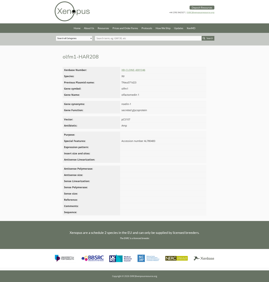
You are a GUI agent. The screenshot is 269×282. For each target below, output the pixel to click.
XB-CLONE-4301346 (133, 70)
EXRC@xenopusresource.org (200, 12)
